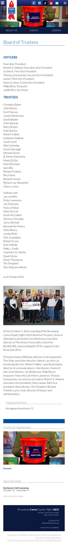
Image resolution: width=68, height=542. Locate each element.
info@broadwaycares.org (50, 523)
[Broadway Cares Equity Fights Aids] (12, 10)
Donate (56, 30)
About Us (11, 30)
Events (34, 30)
